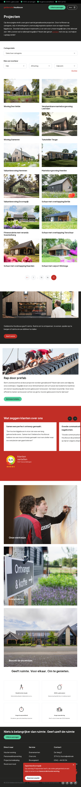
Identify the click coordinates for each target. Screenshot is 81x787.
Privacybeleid (34, 783)
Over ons (32, 756)
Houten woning (10, 752)
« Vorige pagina (27, 277)
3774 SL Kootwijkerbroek (64, 756)
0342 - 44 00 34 (60, 760)
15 (41, 277)
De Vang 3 (58, 752)
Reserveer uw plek (33, 778)
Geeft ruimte (10, 336)
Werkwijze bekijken (13, 399)
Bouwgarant (34, 760)
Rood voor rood (10, 764)
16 (47, 277)
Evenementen (34, 752)
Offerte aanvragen (57, 7)
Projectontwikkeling (11, 760)
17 (54, 277)
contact (55, 32)
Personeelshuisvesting (13, 756)
